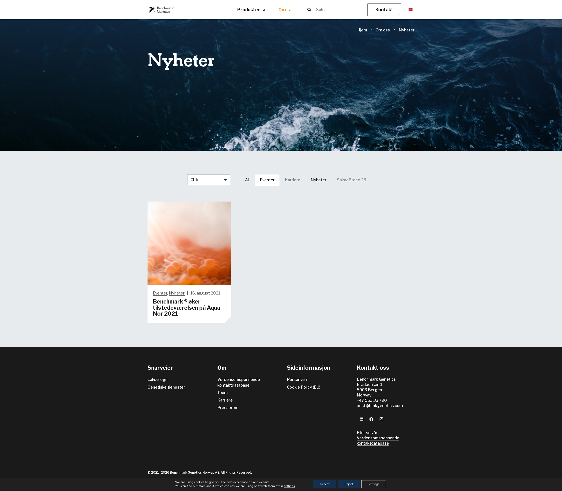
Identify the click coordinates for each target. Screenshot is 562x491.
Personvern (297, 379)
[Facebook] (371, 419)
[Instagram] (381, 419)
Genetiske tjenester (166, 387)
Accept (325, 484)
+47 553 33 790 (372, 400)
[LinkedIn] (362, 419)
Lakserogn (158, 379)
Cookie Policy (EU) (303, 387)
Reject (348, 484)
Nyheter (177, 293)
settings (289, 486)
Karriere (225, 400)
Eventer (160, 293)
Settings (373, 484)
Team (222, 392)
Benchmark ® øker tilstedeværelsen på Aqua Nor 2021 (186, 307)
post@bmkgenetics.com (380, 405)
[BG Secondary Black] (161, 10)
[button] (264, 10)
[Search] (309, 10)
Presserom (227, 407)
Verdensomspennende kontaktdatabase (378, 441)
